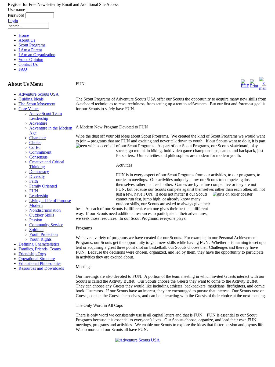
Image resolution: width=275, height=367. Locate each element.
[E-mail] (262, 88)
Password (16, 15)
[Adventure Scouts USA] (137, 340)
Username (16, 9)
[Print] (254, 86)
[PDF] (245, 86)
